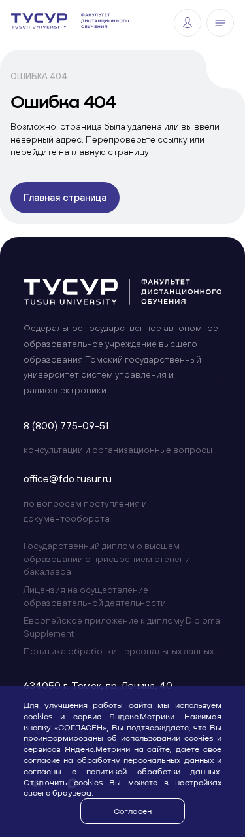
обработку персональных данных (145, 759)
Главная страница (65, 197)
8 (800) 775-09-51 (66, 425)
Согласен (133, 810)
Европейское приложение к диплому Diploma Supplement (122, 627)
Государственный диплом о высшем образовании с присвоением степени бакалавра (107, 559)
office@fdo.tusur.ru (68, 478)
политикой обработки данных (153, 770)
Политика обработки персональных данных (119, 651)
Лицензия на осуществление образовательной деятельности (95, 596)
